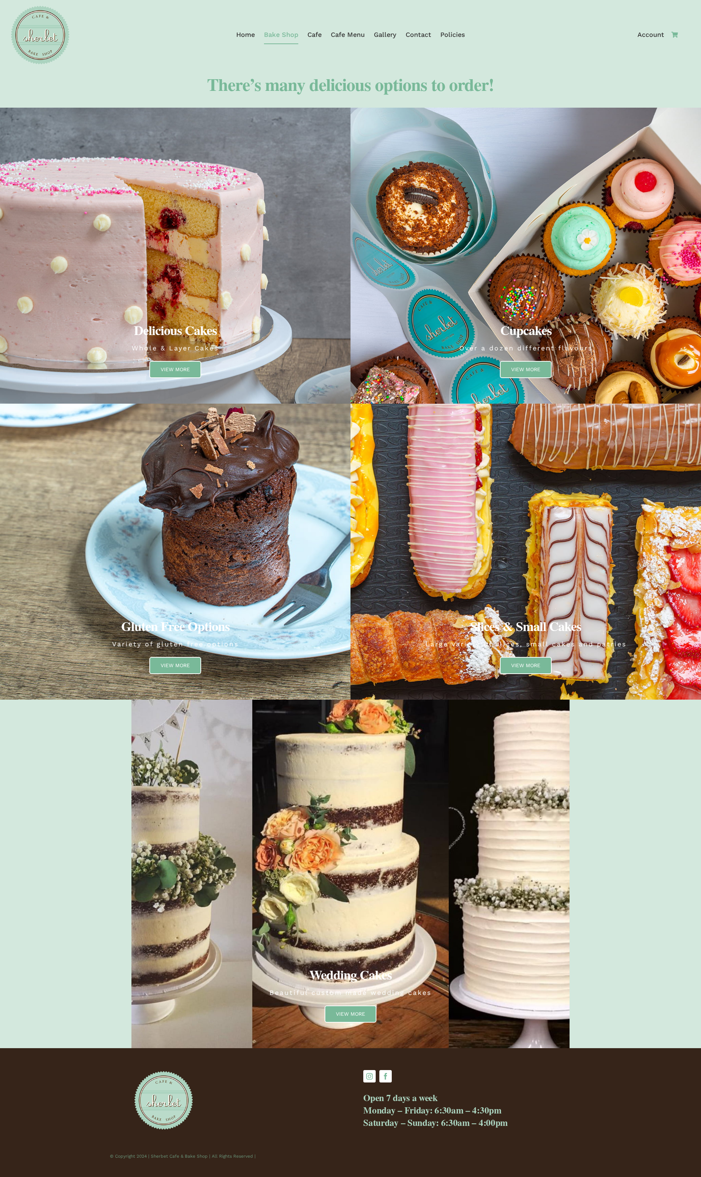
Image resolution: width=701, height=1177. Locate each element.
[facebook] (385, 1076)
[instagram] (369, 1076)
